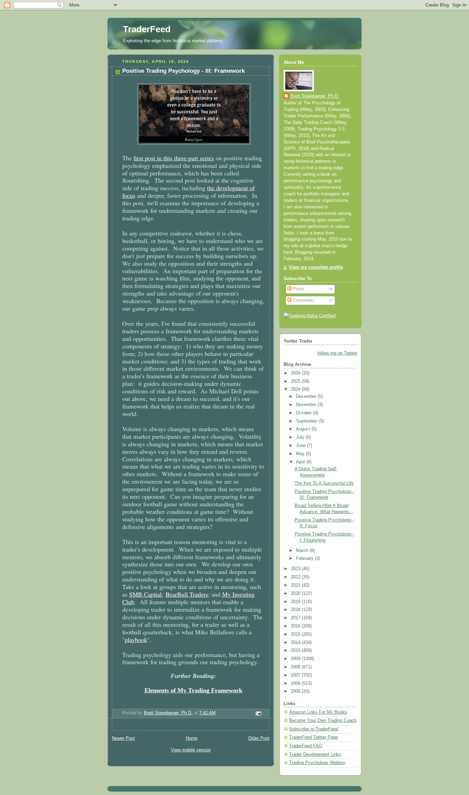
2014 (296, 642)
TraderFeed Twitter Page (313, 737)
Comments (302, 300)
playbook (136, 639)
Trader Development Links (315, 754)
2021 (296, 585)
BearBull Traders (186, 594)
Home (191, 738)
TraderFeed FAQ (305, 746)
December (307, 396)
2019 (296, 601)
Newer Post (123, 738)
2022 (296, 577)
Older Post (259, 738)
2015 (296, 634)
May (301, 453)
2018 (296, 609)
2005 (296, 691)
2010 (296, 650)
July (301, 437)
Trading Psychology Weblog (317, 762)
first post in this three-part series (174, 158)
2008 (296, 667)
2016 (296, 626)
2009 (296, 658)
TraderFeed (147, 29)
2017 (296, 617)
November (307, 404)
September (307, 421)
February (305, 558)
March (303, 550)
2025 (296, 381)
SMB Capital (145, 594)
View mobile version (191, 750)
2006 (296, 683)
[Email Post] (258, 713)
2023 (296, 568)
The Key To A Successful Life (324, 483)
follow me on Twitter (337, 353)
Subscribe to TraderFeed (313, 729)
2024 (296, 389)
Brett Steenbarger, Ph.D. (314, 96)
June (301, 445)
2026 (296, 373)
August (303, 429)
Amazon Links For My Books (318, 712)
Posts (298, 289)
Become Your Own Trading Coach (322, 720)
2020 (296, 593)
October (304, 413)
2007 (296, 675)
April (301, 462)
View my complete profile (316, 267)
